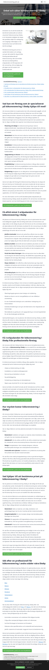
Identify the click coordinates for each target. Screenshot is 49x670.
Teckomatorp (8, 595)
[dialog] (24, 665)
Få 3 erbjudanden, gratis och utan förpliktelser (24, 17)
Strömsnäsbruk (9, 601)
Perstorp (7, 592)
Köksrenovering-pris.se (11, 2)
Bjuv (6, 583)
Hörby (6, 598)
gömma (19, 81)
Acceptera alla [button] (20, 667)
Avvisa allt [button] (29, 667)
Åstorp (7, 586)
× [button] (47, 661)
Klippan (7, 589)
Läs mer (37, 664)
